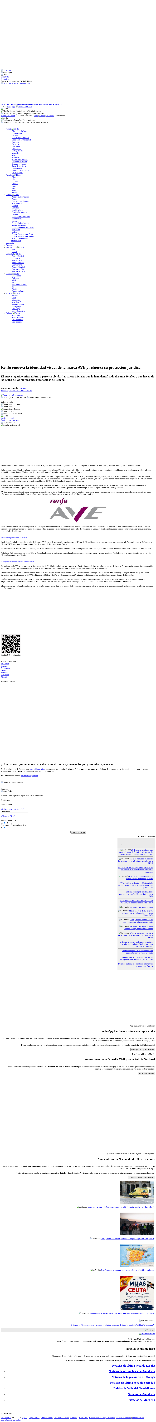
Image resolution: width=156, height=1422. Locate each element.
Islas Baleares (17, 203)
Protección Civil (18, 256)
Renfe (3, 670)
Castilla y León (17, 210)
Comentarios (18, 395)
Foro (8, 107)
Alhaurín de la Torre (19, 131)
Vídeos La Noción (8, 116)
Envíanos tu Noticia (61, 1418)
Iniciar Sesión (6, 79)
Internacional (16, 241)
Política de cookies (123, 1418)
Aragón (15, 199)
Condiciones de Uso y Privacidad (102, 1418)
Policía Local (17, 260)
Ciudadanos (16, 276)
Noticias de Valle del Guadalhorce (134, 1388)
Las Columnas (17, 320)
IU (13, 282)
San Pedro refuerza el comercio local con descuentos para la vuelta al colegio (137, 952)
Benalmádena (17, 133)
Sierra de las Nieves (19, 166)
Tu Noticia (50, 116)
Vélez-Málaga (17, 173)
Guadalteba (16, 146)
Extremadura (17, 219)
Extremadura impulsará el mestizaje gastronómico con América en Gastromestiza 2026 (136, 894)
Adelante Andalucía (19, 285)
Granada (15, 184)
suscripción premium (37, 769)
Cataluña (15, 214)
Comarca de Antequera (20, 138)
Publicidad (5, 675)
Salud (14, 298)
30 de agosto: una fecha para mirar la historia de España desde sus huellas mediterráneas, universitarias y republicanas (136, 852)
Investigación (17, 302)
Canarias (15, 206)
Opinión (9, 313)
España (9, 195)
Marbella (15, 153)
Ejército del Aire (18, 269)
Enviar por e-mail (7, 418)
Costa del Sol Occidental (21, 140)
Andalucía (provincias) (20, 197)
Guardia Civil (17, 265)
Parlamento (5, 668)
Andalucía (10, 175)
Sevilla (14, 192)
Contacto (73, 1418)
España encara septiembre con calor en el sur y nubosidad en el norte (138, 908)
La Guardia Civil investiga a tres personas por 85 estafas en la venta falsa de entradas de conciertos (135, 870)
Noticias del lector (19, 317)
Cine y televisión (18, 311)
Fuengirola (16, 144)
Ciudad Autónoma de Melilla (23, 236)
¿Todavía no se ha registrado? (12, 809)
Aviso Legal (83, 1418)
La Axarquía (16, 149)
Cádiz (14, 179)
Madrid (4, 677)
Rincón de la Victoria (20, 160)
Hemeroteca (60, 116)
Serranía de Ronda (19, 164)
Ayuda (24, 1418)
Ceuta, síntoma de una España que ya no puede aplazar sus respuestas (138, 921)
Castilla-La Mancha (19, 212)
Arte (13, 249)
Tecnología (16, 309)
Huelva (14, 186)
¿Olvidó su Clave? (8, 816)
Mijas (14, 155)
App (13, 107)
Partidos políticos (18, 291)
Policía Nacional (18, 263)
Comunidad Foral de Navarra (23, 228)
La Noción (5, 104)
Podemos (15, 278)
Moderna (4, 672)
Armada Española (18, 267)
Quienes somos (47, 1418)
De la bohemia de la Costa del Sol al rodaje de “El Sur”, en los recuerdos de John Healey (135, 902)
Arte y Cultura (11, 247)
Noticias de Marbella (142, 1399)
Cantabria (15, 208)
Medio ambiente (18, 304)
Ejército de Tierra (18, 271)
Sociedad (9, 293)
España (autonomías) (20, 238)
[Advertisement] (74, 18)
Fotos (36, 116)
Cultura (14, 252)
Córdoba (15, 181)
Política (9, 274)
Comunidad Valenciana (21, 217)
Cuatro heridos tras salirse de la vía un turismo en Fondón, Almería (139, 877)
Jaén (13, 188)
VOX (14, 280)
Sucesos (15, 295)
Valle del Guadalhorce (20, 170)
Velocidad (5, 664)
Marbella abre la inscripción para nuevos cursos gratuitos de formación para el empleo (136, 958)
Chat (3, 107)
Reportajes (16, 315)
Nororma (15, 157)
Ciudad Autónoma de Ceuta (22, 234)
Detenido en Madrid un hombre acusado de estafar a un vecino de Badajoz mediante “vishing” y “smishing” (136, 944)
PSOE (14, 289)
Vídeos (42, 116)
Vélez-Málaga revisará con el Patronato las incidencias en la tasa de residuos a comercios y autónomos (135, 885)
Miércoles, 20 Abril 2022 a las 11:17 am (16, 391)
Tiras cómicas (17, 322)
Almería (15, 177)
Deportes (9, 245)
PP (13, 287)
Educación (16, 300)
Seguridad (10, 254)
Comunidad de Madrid (20, 223)
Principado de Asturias (20, 201)
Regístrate (5, 77)
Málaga (9, 129)
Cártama (15, 135)
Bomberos (16, 258)
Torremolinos (17, 168)
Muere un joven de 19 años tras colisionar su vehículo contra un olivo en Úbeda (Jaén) (137, 913)
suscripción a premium (29, 776)
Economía (10, 243)
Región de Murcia (19, 225)
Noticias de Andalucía (141, 1394)
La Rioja (15, 232)
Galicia (14, 221)
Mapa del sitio (34, 1418)
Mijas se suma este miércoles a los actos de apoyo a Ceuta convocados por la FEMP (135, 861)
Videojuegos (16, 306)
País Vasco (16, 230)
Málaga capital (17, 151)
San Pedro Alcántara (24, 116)
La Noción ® (6, 1418)
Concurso (4, 666)
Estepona (15, 142)
